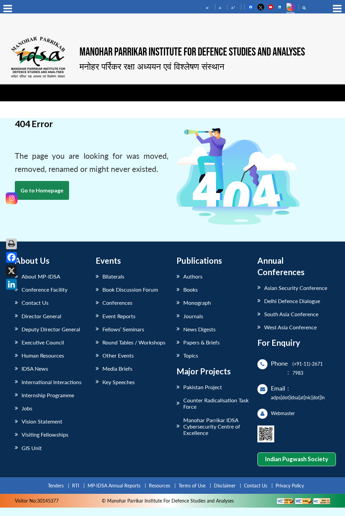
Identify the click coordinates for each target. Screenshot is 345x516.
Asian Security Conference (295, 288)
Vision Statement (42, 421)
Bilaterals (113, 276)
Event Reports (118, 316)
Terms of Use (192, 485)
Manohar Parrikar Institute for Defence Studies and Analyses (192, 52)
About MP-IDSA (41, 276)
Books (190, 289)
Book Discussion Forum (130, 289)
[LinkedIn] (11, 284)
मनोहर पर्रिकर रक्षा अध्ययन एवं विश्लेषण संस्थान (152, 66)
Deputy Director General (51, 329)
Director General (41, 316)
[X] (11, 271)
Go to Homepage (42, 190)
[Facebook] (11, 257)
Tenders (56, 485)
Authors (192, 276)
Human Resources (43, 355)
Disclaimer (225, 485)
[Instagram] (12, 198)
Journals (193, 316)
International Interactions (52, 382)
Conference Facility (44, 289)
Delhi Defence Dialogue (292, 301)
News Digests (199, 329)
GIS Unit (32, 448)
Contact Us (35, 302)
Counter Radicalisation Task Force (216, 403)
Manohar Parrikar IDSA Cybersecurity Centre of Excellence (211, 426)
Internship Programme (48, 395)
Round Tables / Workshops (133, 342)
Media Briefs (117, 368)
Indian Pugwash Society (296, 459)
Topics (190, 355)
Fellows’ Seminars (123, 329)
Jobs (27, 408)
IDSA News (35, 368)
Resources (159, 485)
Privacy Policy (290, 485)
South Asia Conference (291, 314)
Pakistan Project (202, 387)
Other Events (118, 355)
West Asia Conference (290, 327)
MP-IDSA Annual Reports (114, 485)
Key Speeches (118, 382)
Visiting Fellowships (45, 434)
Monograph (197, 302)
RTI (75, 485)
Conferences (117, 302)
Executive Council (43, 342)
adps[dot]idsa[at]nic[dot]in (298, 397)
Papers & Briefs (201, 342)
